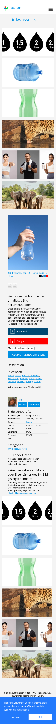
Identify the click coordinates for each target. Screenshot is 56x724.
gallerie (34, 404)
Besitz (11, 375)
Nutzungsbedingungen (25, 493)
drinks (10, 448)
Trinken (12, 381)
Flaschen (34, 375)
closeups (17, 448)
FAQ (11, 493)
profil (22, 404)
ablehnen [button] (16, 717)
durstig (29, 381)
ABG (49, 692)
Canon (29, 422)
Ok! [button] (40, 717)
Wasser (20, 381)
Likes (10, 276)
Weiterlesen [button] (23, 710)
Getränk (24, 378)
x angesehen (20, 272)
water (24, 448)
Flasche (25, 375)
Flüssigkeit (13, 378)
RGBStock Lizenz (19, 455)
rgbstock (15, 8)
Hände (38, 378)
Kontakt (42, 692)
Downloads (38, 272)
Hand (31, 378)
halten (37, 381)
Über (40, 695)
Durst (18, 375)
